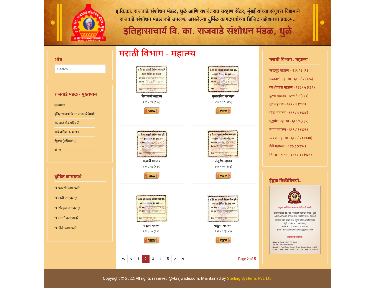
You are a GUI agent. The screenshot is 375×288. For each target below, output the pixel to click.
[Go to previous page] (131, 259)
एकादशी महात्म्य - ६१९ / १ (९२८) (291, 78)
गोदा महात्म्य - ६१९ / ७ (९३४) (288, 112)
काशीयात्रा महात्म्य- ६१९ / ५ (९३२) (292, 87)
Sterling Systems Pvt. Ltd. (249, 278)
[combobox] (80, 69)
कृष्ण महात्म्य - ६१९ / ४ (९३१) (288, 95)
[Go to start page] (123, 259)
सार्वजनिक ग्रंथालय (66, 132)
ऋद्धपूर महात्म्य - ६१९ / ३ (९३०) (290, 70)
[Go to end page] (183, 259)
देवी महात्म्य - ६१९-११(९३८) (287, 146)
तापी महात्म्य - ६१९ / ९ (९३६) (288, 129)
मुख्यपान (59, 105)
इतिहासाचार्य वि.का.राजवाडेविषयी (74, 114)
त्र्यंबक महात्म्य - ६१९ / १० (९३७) (290, 137)
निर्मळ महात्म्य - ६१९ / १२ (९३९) (290, 154)
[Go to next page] (175, 259)
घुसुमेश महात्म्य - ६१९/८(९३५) (288, 120)
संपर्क (57, 150)
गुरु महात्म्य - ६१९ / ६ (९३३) (287, 104)
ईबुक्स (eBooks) (65, 141)
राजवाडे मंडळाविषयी (66, 123)
